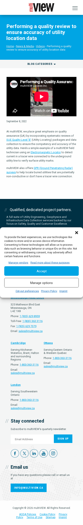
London (16, 384)
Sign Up (63, 438)
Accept (42, 271)
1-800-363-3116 (29, 364)
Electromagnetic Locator (46, 152)
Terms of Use (34, 517)
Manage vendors (18, 262)
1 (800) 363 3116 (32, 321)
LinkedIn (34, 453)
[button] (76, 233)
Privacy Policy (49, 291)
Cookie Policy (47, 514)
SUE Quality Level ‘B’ (18, 139)
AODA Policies (27, 514)
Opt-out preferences (27, 291)
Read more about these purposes (50, 262)
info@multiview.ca (28, 487)
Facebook (15, 453)
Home (10, 46)
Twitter (24, 453)
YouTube (43, 453)
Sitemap (50, 517)
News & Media (25, 46)
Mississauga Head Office (27, 297)
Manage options (41, 283)
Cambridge (18, 343)
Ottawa (48, 343)
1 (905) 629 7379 (26, 326)
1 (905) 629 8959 (30, 316)
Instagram (53, 453)
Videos (40, 46)
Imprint (63, 291)
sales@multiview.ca (31, 331)
